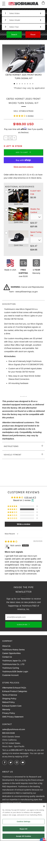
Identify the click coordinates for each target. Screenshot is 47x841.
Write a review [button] (23, 524)
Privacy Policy (8, 713)
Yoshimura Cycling (10, 668)
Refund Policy (8, 702)
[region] (23, 822)
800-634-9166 (8, 733)
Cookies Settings (23, 821)
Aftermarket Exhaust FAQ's (14, 688)
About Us (6, 646)
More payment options (23, 167)
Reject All (23, 829)
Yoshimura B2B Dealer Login (15, 671)
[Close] (44, 806)
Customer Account (10, 675)
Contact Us (7, 657)
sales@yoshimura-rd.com (13, 729)
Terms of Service (9, 695)
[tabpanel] (23, 62)
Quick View (18, 204)
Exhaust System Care (11, 706)
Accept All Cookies (23, 836)
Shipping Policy (9, 698)
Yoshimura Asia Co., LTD (13, 664)
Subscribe (22, 624)
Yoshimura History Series (13, 650)
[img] (11, 541)
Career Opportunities (11, 653)
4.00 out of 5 (30, 497)
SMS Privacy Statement (12, 717)
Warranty (6, 709)
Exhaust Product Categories (14, 691)
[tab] (14, 83)
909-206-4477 (17, 750)
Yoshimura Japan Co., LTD (14, 661)
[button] (20, 116)
